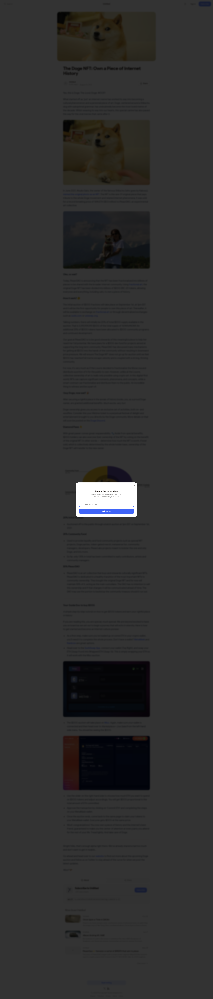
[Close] (134, 485)
